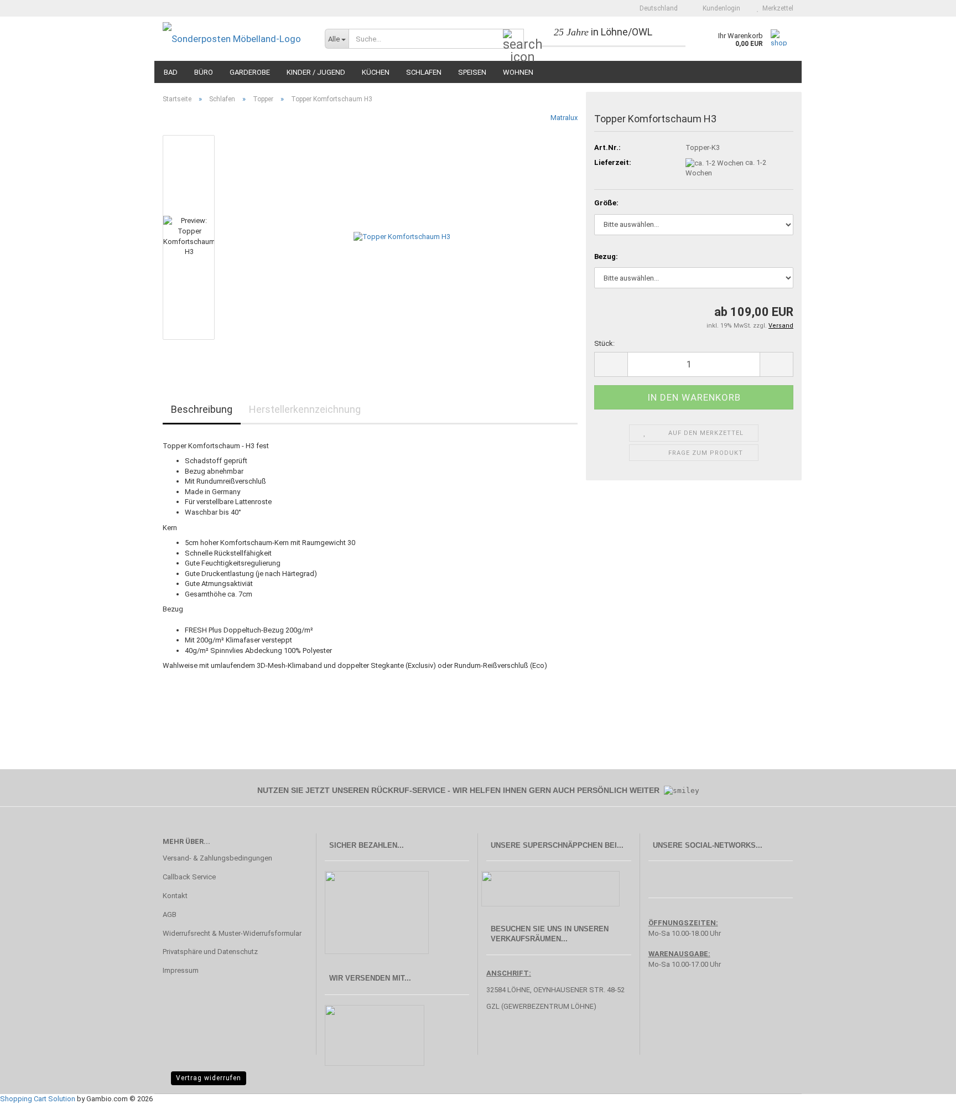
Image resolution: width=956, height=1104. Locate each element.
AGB (169, 914)
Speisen (472, 72)
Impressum (181, 970)
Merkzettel (776, 8)
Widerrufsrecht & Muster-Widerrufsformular (232, 933)
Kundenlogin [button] (719, 8)
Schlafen (423, 72)
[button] (655, 8)
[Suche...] (513, 39)
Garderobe (250, 72)
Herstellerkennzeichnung (305, 409)
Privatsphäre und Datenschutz (210, 951)
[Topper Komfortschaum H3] (402, 236)
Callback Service (189, 877)
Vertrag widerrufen (208, 1078)
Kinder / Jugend (316, 72)
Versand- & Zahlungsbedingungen (217, 858)
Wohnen (518, 72)
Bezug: (606, 256)
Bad (171, 72)
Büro (203, 72)
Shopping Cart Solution (37, 1099)
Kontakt (175, 896)
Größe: (606, 203)
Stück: (604, 343)
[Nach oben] (925, 1087)
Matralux (564, 117)
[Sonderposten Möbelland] (235, 39)
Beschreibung (201, 409)
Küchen (375, 72)
